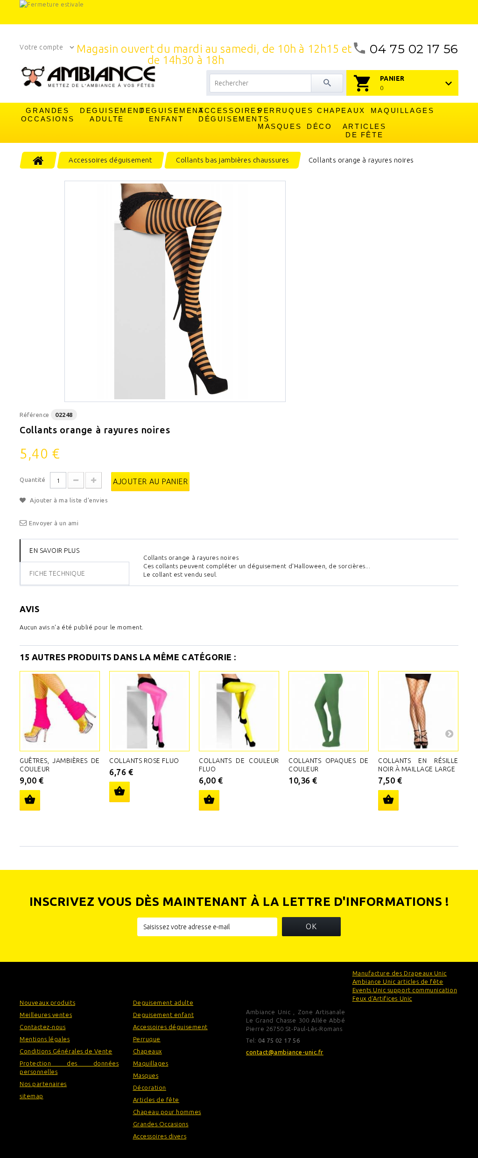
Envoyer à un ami (54, 523)
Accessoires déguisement (170, 1027)
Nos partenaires (43, 1083)
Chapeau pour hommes (167, 1112)
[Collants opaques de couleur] (328, 711)
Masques (280, 126)
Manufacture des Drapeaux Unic (399, 973)
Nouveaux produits (47, 1002)
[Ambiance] (88, 76)
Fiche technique (57, 573)
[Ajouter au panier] (30, 800)
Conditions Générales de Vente (66, 1051)
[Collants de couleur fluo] (239, 711)
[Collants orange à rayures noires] (175, 291)
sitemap (31, 1096)
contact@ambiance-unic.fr (284, 1052)
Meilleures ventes (46, 1014)
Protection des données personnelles (69, 1067)
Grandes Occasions (47, 114)
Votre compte (41, 47)
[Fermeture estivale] (239, 12)
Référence (34, 414)
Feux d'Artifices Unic (382, 998)
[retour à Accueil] (38, 160)
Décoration (149, 1087)
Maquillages (398, 110)
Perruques (285, 110)
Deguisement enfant (166, 114)
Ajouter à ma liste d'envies (68, 500)
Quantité (32, 479)
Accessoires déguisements (225, 114)
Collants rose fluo (144, 760)
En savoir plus (54, 550)
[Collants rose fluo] (149, 711)
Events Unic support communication (404, 990)
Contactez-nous (42, 1027)
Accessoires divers (160, 1136)
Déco (319, 126)
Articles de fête (365, 130)
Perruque (147, 1039)
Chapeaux (341, 110)
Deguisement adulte (107, 114)
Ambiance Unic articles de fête (397, 981)
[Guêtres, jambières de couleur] (60, 711)
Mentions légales (45, 1039)
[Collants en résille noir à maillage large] (418, 711)
